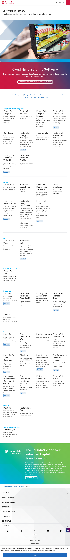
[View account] (63, 2)
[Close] (67, 549)
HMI (31, 95)
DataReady (6, 133)
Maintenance (56, 95)
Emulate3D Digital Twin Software (43, 185)
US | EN (35, 534)
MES (63, 95)
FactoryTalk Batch (25, 407)
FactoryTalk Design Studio (9, 202)
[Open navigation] (68, 2)
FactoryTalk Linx (8, 271)
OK (35, 555)
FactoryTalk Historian (26, 111)
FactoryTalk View (8, 240)
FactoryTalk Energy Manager (25, 134)
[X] (35, 531)
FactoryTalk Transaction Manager (59, 134)
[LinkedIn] (8, 531)
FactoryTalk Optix (25, 240)
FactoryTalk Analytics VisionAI (9, 156)
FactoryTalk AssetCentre (40, 294)
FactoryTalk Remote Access (59, 294)
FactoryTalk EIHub (58, 376)
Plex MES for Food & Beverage (9, 356)
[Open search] (56, 2)
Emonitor (6, 314)
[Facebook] (21, 531)
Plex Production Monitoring (24, 377)
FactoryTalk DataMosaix (56, 112)
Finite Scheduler (41, 376)
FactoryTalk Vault (41, 201)
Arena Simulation (58, 184)
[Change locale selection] (60, 2)
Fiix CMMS (6, 293)
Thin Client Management (37, 97)
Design (26, 95)
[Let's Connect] (68, 530)
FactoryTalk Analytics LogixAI (42, 112)
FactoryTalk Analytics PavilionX (26, 156)
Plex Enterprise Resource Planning (58, 356)
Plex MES (6, 334)
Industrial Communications (42, 95)
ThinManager (7, 429)
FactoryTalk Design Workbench (25, 202)
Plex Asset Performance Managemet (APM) (8, 378)
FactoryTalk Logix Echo (25, 185)
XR (47, 97)
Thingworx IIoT (40, 133)
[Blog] (61, 531)
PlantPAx (6, 407)
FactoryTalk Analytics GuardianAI (26, 294)
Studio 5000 (7, 184)
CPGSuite (23, 355)
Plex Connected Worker (24, 335)
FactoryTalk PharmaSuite (57, 335)
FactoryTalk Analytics (9, 111)
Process (25, 97)
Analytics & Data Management (14, 95)
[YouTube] (48, 531)
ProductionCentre (41, 334)
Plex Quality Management (40, 356)
